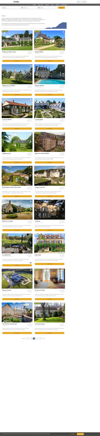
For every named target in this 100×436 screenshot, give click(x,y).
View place (17, 60)
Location (34, 4)
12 (40, 338)
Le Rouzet (37, 221)
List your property (64, 4)
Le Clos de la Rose (40, 324)
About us (57, 4)
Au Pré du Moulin (7, 119)
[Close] (98, 434)
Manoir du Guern (6, 290)
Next (44, 338)
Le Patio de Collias (40, 290)
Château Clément (39, 85)
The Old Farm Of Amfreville (9, 324)
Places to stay (40, 4)
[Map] (83, 221)
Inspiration (47, 4)
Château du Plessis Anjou (9, 52)
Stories (52, 4)
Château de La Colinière (8, 85)
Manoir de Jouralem (7, 221)
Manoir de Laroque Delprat (42, 153)
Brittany (20, 20)
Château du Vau (6, 153)
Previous (23, 338)
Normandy (3, 19)
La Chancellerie (39, 119)
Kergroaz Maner (39, 52)
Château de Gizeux (40, 187)
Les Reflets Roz (6, 255)
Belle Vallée (38, 255)
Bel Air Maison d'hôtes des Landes (11, 187)
